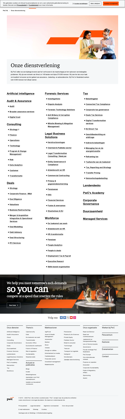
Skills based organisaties (59, 267)
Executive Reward (56, 261)
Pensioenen (53, 189)
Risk (11, 159)
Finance (13, 135)
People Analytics (55, 245)
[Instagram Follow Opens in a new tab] (74, 317)
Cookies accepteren (111, 3)
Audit (12, 106)
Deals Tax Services (94, 115)
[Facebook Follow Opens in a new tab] (64, 317)
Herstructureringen (56, 142)
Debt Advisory (16, 232)
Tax (85, 93)
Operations (14, 140)
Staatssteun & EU (55, 211)
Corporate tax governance (97, 110)
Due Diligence (16, 199)
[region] (62, 3)
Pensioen (52, 239)
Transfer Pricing (93, 173)
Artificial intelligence (20, 93)
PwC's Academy (93, 192)
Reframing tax (92, 156)
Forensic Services (57, 93)
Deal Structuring (17, 237)
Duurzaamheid (92, 211)
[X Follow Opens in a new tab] (68, 317)
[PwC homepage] (10, 400)
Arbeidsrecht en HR (56, 170)
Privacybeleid (22, 5)
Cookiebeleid (33, 5)
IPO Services (15, 243)
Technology (15, 146)
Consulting (14, 124)
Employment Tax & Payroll (59, 256)
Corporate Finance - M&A (21, 194)
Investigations (54, 99)
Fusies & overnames (56, 205)
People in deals (54, 250)
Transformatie (16, 176)
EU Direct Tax (92, 129)
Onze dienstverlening (18, 10)
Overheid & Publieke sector (60, 148)
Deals (10, 183)
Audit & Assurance (19, 101)
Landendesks (92, 185)
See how (12, 305)
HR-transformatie (55, 234)
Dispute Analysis (55, 104)
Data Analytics (16, 165)
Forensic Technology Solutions (61, 110)
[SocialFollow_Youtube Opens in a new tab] (71, 317)
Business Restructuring (20, 210)
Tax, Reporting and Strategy (98, 167)
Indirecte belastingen (95, 143)
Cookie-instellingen (80, 3)
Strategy (13, 129)
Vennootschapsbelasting (97, 178)
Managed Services (95, 218)
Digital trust (15, 117)
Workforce (52, 218)
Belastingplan (92, 99)
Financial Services (56, 200)
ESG (49, 195)
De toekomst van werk (57, 223)
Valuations (14, 204)
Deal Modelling (16, 227)
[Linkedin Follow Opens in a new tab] (61, 317)
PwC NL (5, 10)
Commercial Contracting (59, 175)
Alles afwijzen (95, 3)
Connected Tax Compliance (98, 104)
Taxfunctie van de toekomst (98, 162)
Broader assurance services (22, 112)
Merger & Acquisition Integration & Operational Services (21, 218)
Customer (14, 170)
